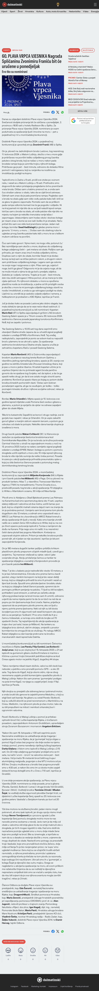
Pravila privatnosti (82, 986)
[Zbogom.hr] (58, 4)
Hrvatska (29, 11)
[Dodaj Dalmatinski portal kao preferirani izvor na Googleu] (82, 121)
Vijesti (4, 11)
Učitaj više (83, 111)
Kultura (39, 11)
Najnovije (74, 50)
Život (20, 11)
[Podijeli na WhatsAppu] (62, 112)
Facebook (24, 986)
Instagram (14, 986)
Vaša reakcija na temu (13, 942)
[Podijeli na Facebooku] (53, 112)
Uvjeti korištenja (66, 986)
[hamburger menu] (95, 4)
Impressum (53, 986)
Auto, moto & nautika (56, 11)
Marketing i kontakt (38, 986)
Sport (12, 11)
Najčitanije (88, 50)
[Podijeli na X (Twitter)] (57, 112)
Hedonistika (75, 11)
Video (86, 11)
